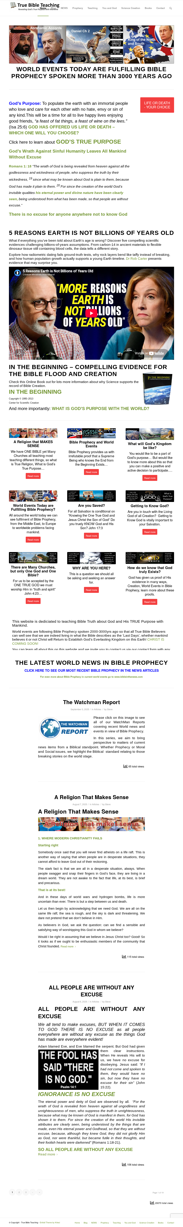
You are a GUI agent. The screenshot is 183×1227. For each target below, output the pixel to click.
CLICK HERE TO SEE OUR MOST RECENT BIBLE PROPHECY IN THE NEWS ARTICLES (91, 670)
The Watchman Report (91, 702)
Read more (67, 946)
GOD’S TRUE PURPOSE (88, 141)
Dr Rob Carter (136, 258)
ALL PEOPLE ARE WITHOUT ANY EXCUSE (91, 990)
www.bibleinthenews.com (128, 676)
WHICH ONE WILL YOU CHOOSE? (44, 132)
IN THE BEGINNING (38, 367)
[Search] (170, 8)
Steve (110, 709)
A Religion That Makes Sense (91, 797)
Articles (97, 709)
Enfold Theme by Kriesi (50, 1222)
